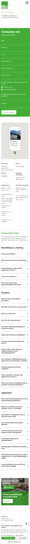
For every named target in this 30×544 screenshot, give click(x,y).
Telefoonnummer (5, 61)
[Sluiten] (19, 128)
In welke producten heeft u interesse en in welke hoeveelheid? (13, 95)
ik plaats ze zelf (7, 87)
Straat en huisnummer (6, 68)
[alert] (15, 533)
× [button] (28, 523)
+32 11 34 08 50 (20, 166)
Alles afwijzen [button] (22, 538)
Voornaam (3, 47)
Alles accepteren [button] (8, 538)
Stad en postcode (5, 75)
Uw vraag (3, 103)
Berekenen (7, 501)
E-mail (3, 54)
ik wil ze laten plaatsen (9, 89)
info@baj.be (4, 176)
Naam (2, 40)
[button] (15, 541)
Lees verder (25, 532)
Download (9, 487)
